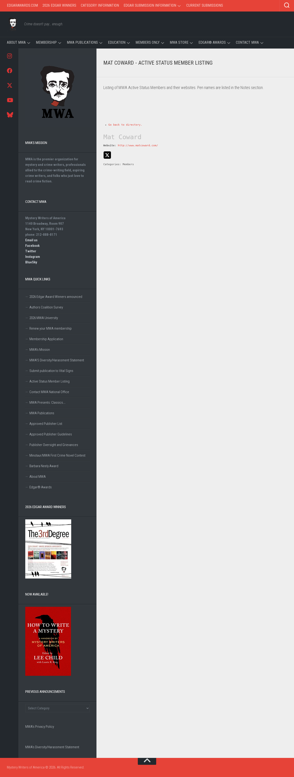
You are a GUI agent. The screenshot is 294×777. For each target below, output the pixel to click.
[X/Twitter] (9, 85)
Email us (31, 240)
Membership (46, 42)
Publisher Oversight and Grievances (53, 445)
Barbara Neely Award (43, 466)
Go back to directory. (125, 124)
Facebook (32, 246)
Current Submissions (204, 5)
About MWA (16, 42)
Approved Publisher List (45, 424)
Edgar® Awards (212, 42)
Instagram (32, 257)
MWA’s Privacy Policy (39, 727)
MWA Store (179, 42)
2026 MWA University (43, 318)
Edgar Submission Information (150, 5)
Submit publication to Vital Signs (51, 371)
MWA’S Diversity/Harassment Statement (56, 360)
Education (116, 42)
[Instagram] (9, 56)
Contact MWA (247, 42)
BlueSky (31, 262)
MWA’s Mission (39, 350)
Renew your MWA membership (50, 328)
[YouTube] (9, 100)
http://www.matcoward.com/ (138, 145)
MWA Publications (82, 42)
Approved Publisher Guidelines (50, 434)
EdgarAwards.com (22, 5)
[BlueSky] (9, 114)
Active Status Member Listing (49, 381)
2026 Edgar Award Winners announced (55, 297)
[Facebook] (9, 70)
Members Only (148, 42)
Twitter (30, 251)
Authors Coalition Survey (46, 307)
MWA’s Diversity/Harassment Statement (52, 747)
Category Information (100, 5)
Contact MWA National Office (49, 392)
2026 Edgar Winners (59, 5)
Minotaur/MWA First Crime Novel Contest (57, 455)
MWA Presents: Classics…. (47, 402)
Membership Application (46, 339)
